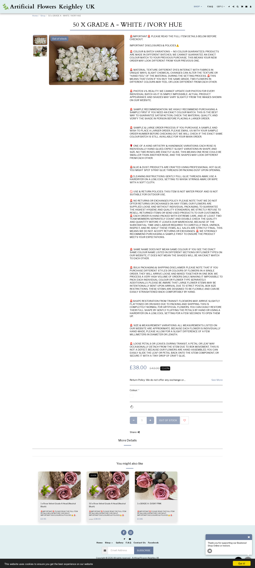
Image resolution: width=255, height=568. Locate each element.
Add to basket (60, 499)
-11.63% (93, 475)
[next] (119, 60)
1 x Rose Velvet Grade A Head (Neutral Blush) (58, 505)
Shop (42, 15)
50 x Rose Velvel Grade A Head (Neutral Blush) (107, 505)
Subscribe (144, 550)
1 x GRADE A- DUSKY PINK (149, 503)
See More (217, 379)
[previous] (53, 60)
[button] (229, 7)
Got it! (241, 563)
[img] (59, 486)
